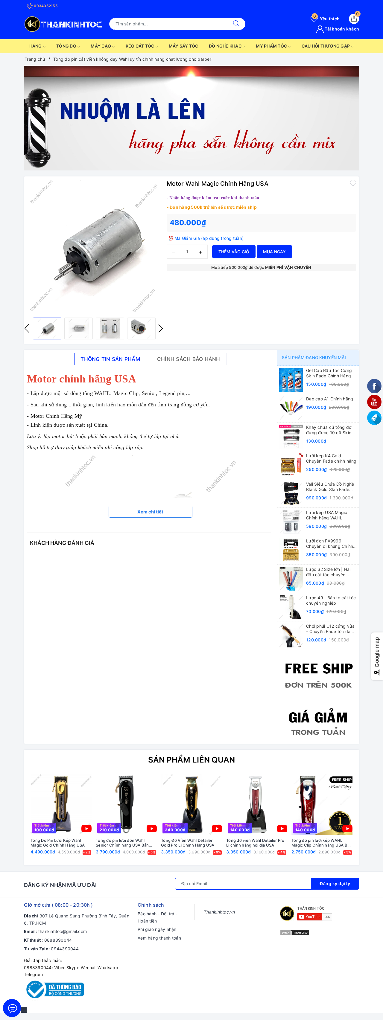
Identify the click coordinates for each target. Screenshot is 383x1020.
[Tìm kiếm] (236, 24)
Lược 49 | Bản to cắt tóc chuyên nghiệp (331, 600)
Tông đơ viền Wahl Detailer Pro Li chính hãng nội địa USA (255, 843)
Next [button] (160, 328)
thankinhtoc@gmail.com (62, 931)
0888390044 (58, 940)
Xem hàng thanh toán (159, 937)
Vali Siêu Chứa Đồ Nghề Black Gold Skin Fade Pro (330, 486)
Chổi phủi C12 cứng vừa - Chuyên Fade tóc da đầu (330, 628)
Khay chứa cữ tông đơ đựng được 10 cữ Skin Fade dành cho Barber (328, 430)
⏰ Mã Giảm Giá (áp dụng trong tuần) (206, 238)
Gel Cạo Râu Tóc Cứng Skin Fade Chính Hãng (329, 373)
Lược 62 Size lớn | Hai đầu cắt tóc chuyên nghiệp (328, 572)
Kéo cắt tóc (140, 45)
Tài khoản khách (341, 28)
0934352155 (45, 6)
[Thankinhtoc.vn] (63, 23)
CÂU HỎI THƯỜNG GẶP (326, 45)
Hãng (36, 45)
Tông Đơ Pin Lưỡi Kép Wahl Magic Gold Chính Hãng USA (58, 843)
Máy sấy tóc (183, 45)
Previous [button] (26, 328)
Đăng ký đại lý (335, 883)
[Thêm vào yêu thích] (353, 183)
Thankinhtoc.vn (219, 911)
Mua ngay (274, 251)
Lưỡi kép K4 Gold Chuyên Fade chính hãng (331, 458)
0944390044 (65, 948)
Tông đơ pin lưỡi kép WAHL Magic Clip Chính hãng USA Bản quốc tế (321, 843)
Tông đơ (66, 45)
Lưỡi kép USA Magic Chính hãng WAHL (326, 515)
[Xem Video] (86, 829)
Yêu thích (326, 18)
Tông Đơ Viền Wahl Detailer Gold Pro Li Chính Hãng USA (188, 843)
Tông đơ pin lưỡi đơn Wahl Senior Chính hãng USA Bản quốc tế (122, 843)
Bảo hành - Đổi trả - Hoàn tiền (157, 917)
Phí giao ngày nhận (157, 929)
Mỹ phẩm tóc (272, 45)
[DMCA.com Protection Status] (295, 932)
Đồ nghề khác (225, 45)
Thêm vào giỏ (233, 251)
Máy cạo (101, 45)
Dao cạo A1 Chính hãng (329, 398)
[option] (191, 118)
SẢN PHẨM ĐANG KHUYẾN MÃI (314, 357)
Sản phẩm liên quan (191, 759)
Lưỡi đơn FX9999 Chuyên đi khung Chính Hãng (329, 543)
